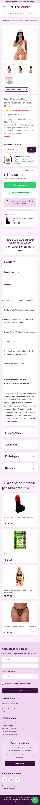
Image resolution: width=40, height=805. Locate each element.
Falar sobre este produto (22, 193)
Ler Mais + (8, 136)
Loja (3, 712)
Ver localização (20, 763)
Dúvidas (10, 468)
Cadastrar (20, 691)
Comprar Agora (20, 185)
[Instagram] (4, 779)
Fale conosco (6, 706)
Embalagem (12, 456)
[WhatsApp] (10, 779)
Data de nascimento (9, 671)
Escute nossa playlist (9, 789)
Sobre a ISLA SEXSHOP (10, 703)
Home (4, 20)
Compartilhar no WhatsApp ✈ (16, 89)
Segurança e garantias (9, 728)
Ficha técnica (13, 433)
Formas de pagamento (9, 723)
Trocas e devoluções (9, 731)
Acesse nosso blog (8, 786)
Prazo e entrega (7, 725)
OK (32, 149)
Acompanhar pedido (9, 709)
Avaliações (11, 444)
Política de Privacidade (22, 683)
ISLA (20, 7)
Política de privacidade (9, 734)
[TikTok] (17, 779)
